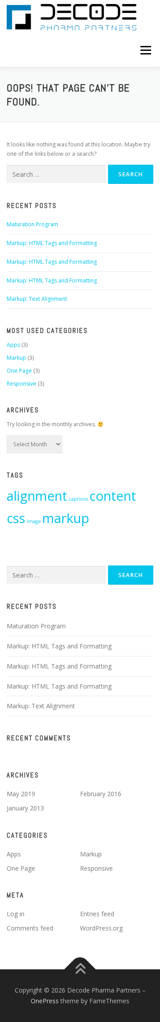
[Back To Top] (80, 969)
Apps (13, 345)
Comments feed (30, 928)
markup (65, 518)
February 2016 (100, 793)
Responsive (21, 383)
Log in (15, 914)
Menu (145, 50)
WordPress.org (101, 928)
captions (78, 499)
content (112, 496)
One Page (19, 370)
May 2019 (21, 793)
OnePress (45, 1001)
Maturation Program (32, 224)
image (34, 521)
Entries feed (97, 914)
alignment (37, 496)
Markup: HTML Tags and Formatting (52, 243)
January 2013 (25, 808)
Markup (16, 357)
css (16, 518)
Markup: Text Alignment (37, 299)
